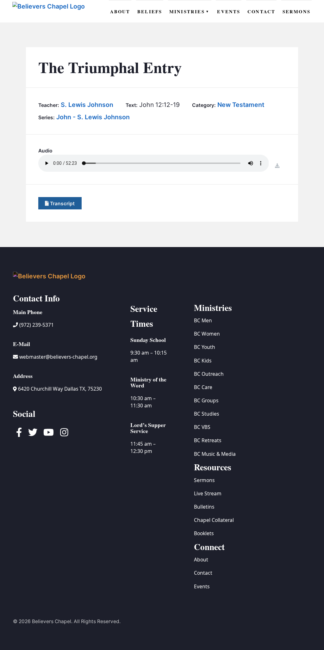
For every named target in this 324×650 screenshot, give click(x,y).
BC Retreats (207, 440)
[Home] (49, 11)
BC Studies (206, 413)
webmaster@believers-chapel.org (58, 356)
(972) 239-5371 (36, 324)
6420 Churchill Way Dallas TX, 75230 (59, 388)
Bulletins (204, 506)
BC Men (203, 320)
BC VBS (202, 427)
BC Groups (206, 400)
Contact (203, 572)
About (201, 559)
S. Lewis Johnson (87, 104)
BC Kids (202, 360)
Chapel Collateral (214, 520)
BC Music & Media (215, 453)
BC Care (203, 387)
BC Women (207, 333)
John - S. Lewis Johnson (93, 117)
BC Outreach (209, 373)
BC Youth (204, 347)
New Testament (240, 104)
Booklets (204, 533)
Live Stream (207, 493)
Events (201, 586)
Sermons (204, 480)
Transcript (62, 203)
